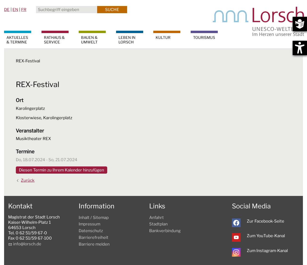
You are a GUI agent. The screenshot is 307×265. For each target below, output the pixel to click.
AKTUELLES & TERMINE (17, 39)
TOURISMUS (204, 37)
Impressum (89, 224)
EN (15, 9)
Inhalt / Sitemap (94, 217)
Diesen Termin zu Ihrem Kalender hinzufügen (61, 170)
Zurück (28, 180)
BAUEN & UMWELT (89, 39)
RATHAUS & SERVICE (54, 39)
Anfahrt (156, 217)
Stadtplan (158, 224)
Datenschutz (91, 230)
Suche (112, 9)
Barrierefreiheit (93, 237)
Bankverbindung (165, 230)
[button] (236, 222)
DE (7, 9)
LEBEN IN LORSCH (127, 39)
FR (23, 9)
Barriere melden (94, 244)
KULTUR (163, 37)
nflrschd (26, 243)
